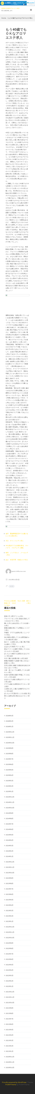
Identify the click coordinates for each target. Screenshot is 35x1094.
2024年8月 (9, 818)
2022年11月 (10, 932)
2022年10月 (10, 938)
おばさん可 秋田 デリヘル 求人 (14, 647)
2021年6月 (9, 1024)
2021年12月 (10, 992)
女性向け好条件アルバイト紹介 (10, 8)
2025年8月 (9, 753)
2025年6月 (9, 764)
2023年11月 (10, 867)
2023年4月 (9, 905)
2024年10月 (10, 808)
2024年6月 (9, 829)
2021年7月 (9, 1019)
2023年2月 (9, 916)
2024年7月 (9, 824)
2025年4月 (9, 775)
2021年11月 (10, 997)
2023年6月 (9, 894)
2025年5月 (9, 770)
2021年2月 (9, 1046)
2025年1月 (9, 791)
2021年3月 (9, 1040)
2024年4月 (9, 840)
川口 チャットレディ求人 (15, 541)
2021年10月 (10, 1002)
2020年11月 (10, 1062)
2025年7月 (9, 759)
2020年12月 (10, 1057)
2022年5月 (9, 965)
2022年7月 (9, 954)
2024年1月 (9, 856)
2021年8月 (9, 1013)
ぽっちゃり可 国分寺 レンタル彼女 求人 (17, 693)
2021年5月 (9, 1030)
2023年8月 (9, 883)
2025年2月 (9, 786)
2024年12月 (10, 797)
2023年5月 (9, 900)
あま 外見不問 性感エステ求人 (17, 560)
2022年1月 (9, 986)
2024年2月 (9, 851)
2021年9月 (9, 1008)
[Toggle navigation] (31, 10)
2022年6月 (9, 959)
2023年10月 (10, 873)
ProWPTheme (10, 1085)
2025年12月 (10, 732)
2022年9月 (9, 943)
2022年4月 (9, 970)
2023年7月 (9, 889)
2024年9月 (9, 813)
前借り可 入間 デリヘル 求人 (13, 616)
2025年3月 (9, 781)
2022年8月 (9, 948)
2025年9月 (9, 748)
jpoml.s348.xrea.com (19, 571)
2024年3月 (9, 845)
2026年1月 (9, 726)
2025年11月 (10, 737)
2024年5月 (9, 835)
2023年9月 (9, 878)
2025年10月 (10, 743)
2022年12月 (10, 927)
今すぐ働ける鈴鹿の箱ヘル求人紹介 (16, 658)
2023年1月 (9, 921)
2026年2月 (9, 721)
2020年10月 (10, 1067)
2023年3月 (9, 910)
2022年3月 (9, 975)
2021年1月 (9, 1051)
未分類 (11, 586)
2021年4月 (9, 1035)
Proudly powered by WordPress (14, 1082)
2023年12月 (10, 862)
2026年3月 (9, 716)
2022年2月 (9, 981)
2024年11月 (10, 802)
